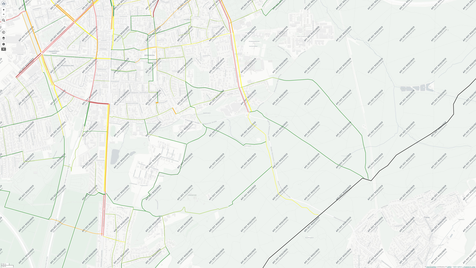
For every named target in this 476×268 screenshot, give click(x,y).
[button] (3, 10)
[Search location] (3, 20)
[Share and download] (3, 32)
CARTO (449, 267)
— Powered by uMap (468, 267)
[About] (3, 44)
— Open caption (457, 267)
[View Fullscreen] (3, 26)
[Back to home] (3, 3)
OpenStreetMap (431, 267)
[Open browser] (3, 38)
